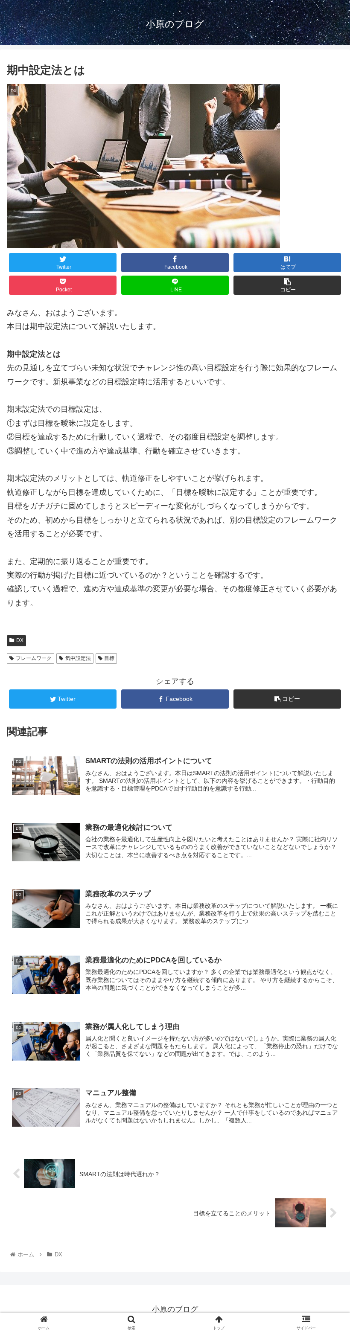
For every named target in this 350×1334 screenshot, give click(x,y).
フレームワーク (34, 658)
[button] (323, 931)
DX (19, 640)
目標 (109, 658)
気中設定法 (78, 658)
